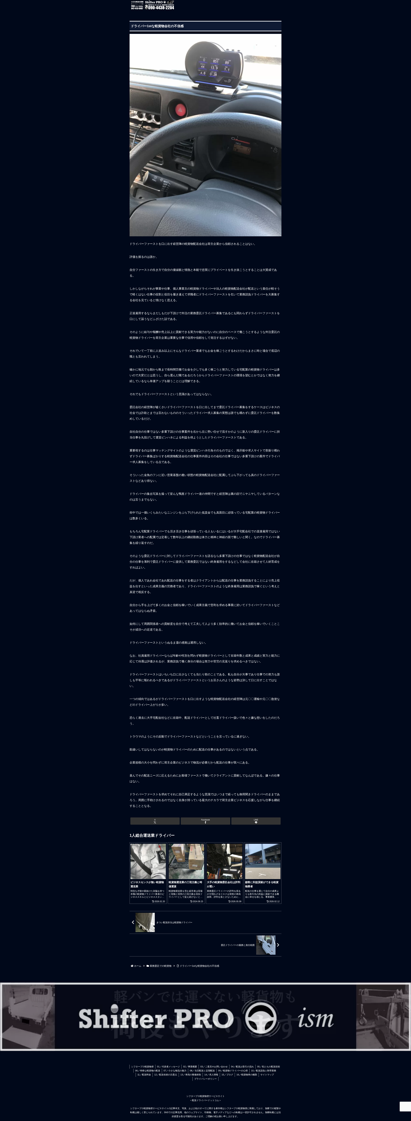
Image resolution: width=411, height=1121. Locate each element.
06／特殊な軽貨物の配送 (147, 1070)
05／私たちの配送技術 (268, 1066)
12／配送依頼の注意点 (165, 1074)
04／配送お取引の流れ (242, 1066)
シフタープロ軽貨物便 (142, 1066)
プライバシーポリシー (205, 1078)
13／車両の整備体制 (190, 1074)
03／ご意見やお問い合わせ (214, 1066)
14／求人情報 (211, 1074)
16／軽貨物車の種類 (246, 1074)
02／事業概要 (190, 1066)
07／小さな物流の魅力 (175, 1070)
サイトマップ (267, 1074)
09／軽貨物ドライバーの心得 (233, 1070)
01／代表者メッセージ (168, 1066)
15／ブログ (227, 1074)
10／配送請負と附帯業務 (263, 1070)
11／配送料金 (144, 1074)
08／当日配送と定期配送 (202, 1070)
